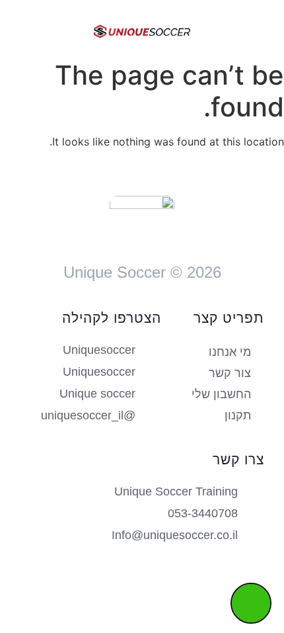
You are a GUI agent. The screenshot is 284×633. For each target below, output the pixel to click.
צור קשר (230, 373)
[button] (248, 30)
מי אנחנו (230, 352)
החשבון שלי (221, 394)
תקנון (238, 415)
